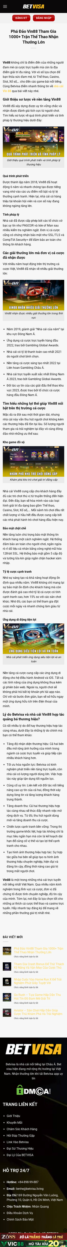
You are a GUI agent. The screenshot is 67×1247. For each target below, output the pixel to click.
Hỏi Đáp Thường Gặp (21, 1135)
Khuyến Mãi (14, 1122)
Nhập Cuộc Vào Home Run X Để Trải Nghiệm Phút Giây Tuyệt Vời (38, 981)
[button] (5, 6)
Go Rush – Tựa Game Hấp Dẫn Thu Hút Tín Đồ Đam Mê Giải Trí (37, 996)
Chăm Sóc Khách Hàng (22, 1129)
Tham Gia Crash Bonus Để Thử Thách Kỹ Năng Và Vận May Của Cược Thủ (39, 965)
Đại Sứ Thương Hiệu (20, 1148)
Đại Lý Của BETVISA (20, 1155)
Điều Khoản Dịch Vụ (20, 1213)
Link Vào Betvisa (18, 1142)
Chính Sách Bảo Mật (20, 1219)
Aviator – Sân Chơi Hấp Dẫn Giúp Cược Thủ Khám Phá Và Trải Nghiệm (38, 1012)
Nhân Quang (40, 1206)
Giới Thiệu (13, 1116)
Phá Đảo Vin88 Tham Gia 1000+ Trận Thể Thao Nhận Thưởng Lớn (38, 950)
